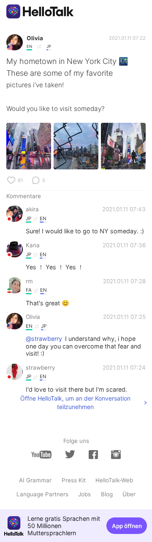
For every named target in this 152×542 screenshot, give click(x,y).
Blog (107, 494)
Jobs (84, 494)
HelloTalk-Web (114, 480)
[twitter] (70, 454)
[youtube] (41, 455)
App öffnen (127, 526)
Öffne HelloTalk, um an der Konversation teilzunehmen (75, 402)
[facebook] (93, 454)
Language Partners (42, 494)
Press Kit (74, 480)
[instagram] (115, 454)
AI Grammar (35, 480)
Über (129, 494)
